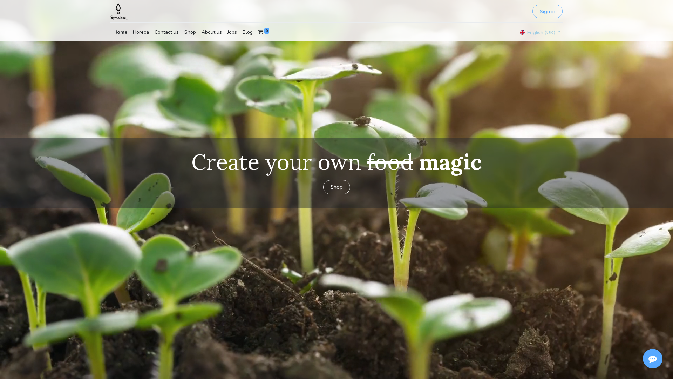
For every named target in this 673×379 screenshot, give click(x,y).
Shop (337, 187)
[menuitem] (120, 32)
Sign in (547, 11)
